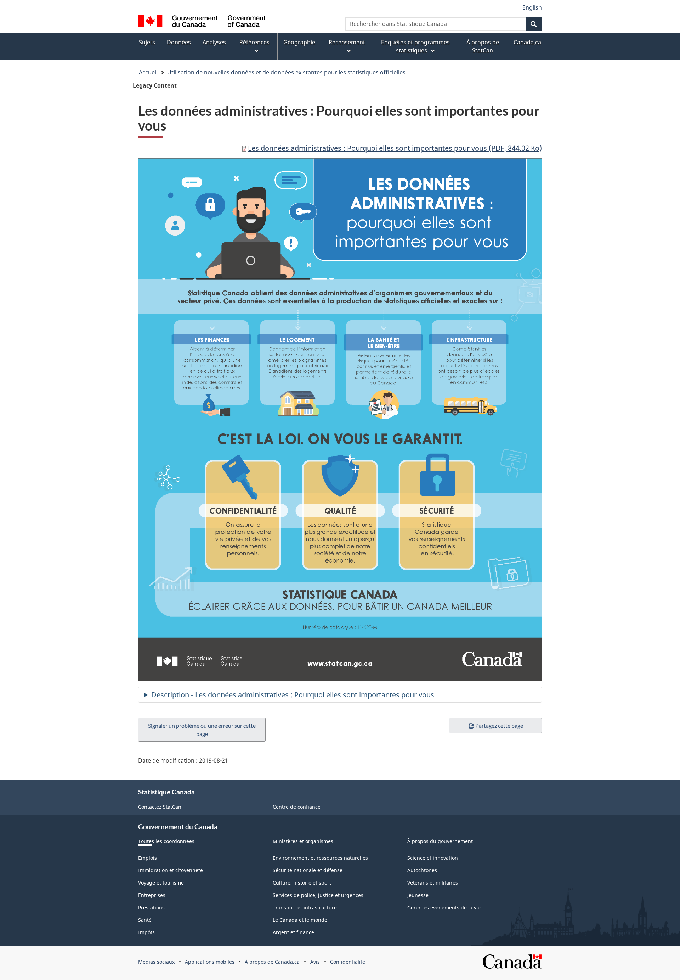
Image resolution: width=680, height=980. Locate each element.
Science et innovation (432, 857)
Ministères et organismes (303, 841)
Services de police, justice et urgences (318, 895)
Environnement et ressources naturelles (320, 857)
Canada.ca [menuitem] (527, 42)
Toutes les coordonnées (166, 841)
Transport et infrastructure (305, 907)
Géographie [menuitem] (299, 42)
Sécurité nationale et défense (307, 870)
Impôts (146, 932)
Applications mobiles (209, 961)
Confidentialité (347, 961)
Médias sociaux (156, 961)
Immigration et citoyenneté (170, 870)
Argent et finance (293, 932)
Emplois (147, 857)
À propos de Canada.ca (272, 961)
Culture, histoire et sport (302, 882)
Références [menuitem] (254, 42)
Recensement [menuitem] (347, 42)
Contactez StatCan (159, 806)
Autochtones (422, 870)
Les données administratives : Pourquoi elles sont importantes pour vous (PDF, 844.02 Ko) (395, 148)
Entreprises (151, 895)
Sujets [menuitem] (147, 42)
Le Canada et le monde (300, 920)
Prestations (151, 907)
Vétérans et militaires (432, 882)
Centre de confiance (297, 806)
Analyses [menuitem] (214, 42)
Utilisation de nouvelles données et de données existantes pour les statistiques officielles (286, 72)
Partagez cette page (499, 725)
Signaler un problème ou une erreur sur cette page (202, 729)
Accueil (148, 72)
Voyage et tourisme (161, 882)
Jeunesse (418, 895)
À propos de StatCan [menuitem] (482, 46)
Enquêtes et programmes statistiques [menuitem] (415, 46)
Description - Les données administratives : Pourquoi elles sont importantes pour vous (292, 694)
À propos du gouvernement (440, 841)
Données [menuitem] (179, 42)
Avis (315, 961)
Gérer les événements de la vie (444, 907)
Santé (145, 920)
